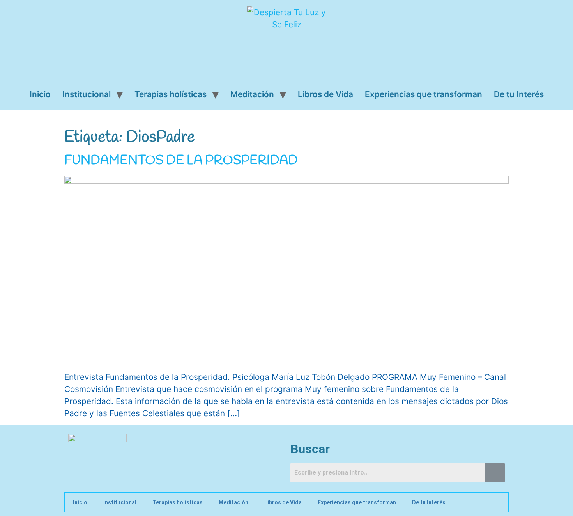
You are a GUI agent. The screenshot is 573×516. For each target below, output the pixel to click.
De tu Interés (519, 94)
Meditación (252, 94)
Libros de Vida (325, 94)
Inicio (40, 94)
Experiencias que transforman (423, 94)
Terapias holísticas (170, 94)
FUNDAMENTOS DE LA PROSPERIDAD (181, 160)
